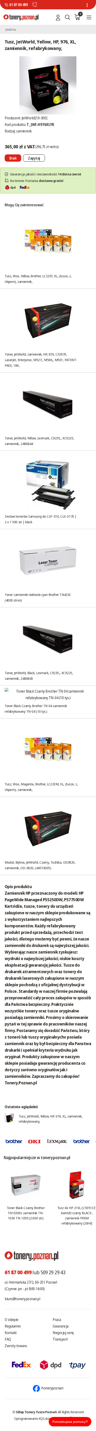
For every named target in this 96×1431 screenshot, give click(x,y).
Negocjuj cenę (63, 1332)
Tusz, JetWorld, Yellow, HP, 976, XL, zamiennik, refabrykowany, (50, 1119)
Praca (57, 1319)
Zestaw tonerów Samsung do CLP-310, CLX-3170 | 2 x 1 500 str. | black (40, 519)
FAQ (8, 1339)
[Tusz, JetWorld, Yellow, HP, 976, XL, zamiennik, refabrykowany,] (48, 85)
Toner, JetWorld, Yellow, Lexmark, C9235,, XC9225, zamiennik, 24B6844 (39, 441)
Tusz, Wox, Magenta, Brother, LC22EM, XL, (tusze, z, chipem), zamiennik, (41, 787)
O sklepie (11, 1319)
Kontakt (11, 1332)
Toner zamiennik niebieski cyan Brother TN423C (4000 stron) (38, 597)
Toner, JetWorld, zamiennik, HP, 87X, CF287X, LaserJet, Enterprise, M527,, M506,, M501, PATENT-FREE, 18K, (41, 360)
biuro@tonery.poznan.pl (22, 1298)
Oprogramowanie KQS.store (33, 1418)
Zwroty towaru (16, 1345)
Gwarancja (61, 1326)
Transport (60, 1339)
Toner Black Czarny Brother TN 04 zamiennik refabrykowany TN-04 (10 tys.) (36, 708)
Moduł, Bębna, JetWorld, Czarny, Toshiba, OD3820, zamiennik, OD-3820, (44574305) (40, 865)
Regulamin (13, 1326)
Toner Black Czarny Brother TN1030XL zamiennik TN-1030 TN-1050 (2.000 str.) (26, 1212)
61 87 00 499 (18, 4)
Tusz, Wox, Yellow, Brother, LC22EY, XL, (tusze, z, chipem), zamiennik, (38, 279)
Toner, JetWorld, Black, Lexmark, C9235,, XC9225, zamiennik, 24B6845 (39, 675)
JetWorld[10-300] (34, 118)
